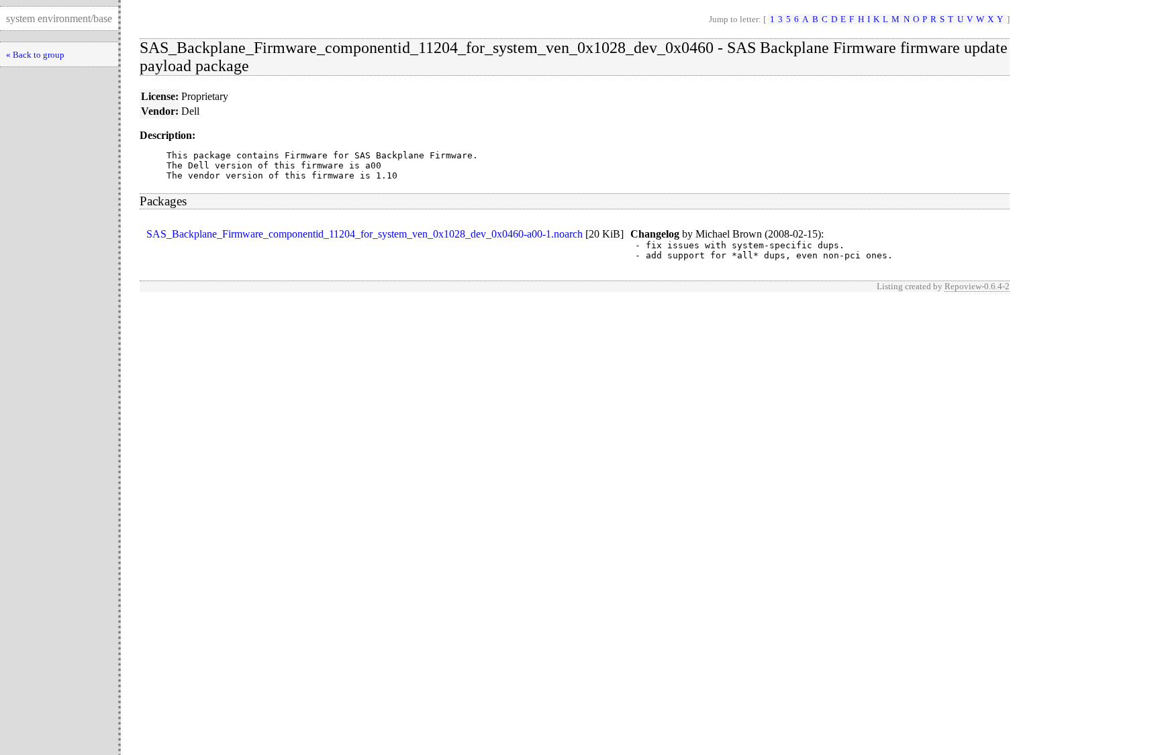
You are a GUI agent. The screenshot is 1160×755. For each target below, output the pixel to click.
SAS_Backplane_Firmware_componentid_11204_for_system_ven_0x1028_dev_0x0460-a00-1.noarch (364, 234)
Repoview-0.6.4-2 (977, 286)
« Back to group (35, 55)
